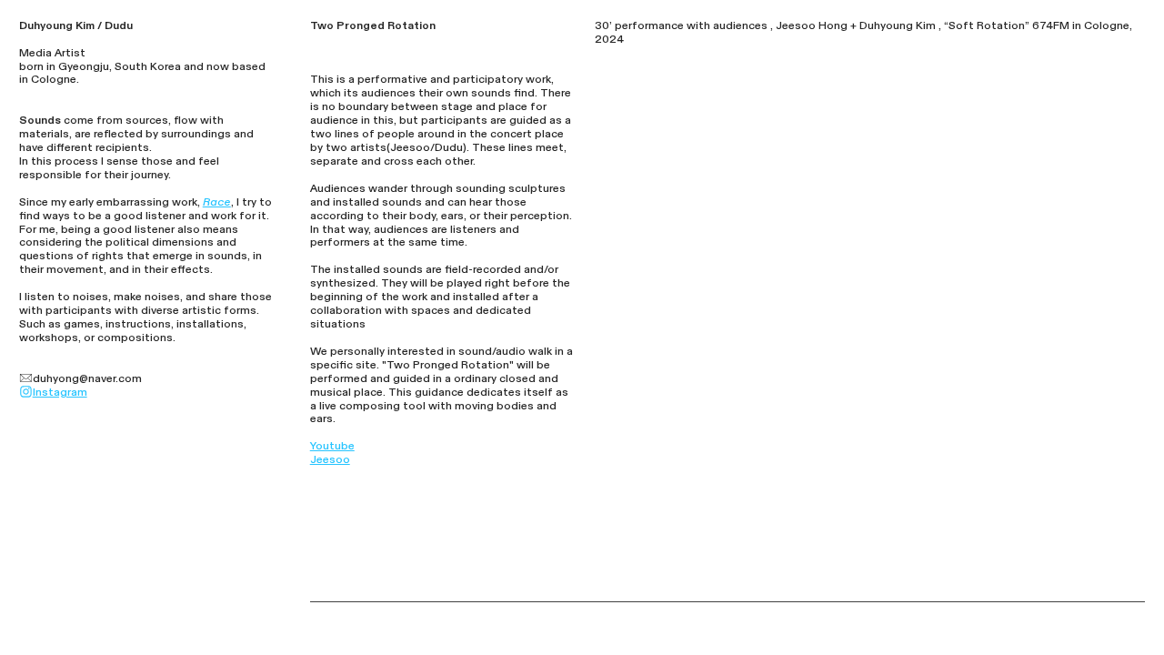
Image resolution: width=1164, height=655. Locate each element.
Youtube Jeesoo (332, 452)
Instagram (60, 392)
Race (217, 202)
